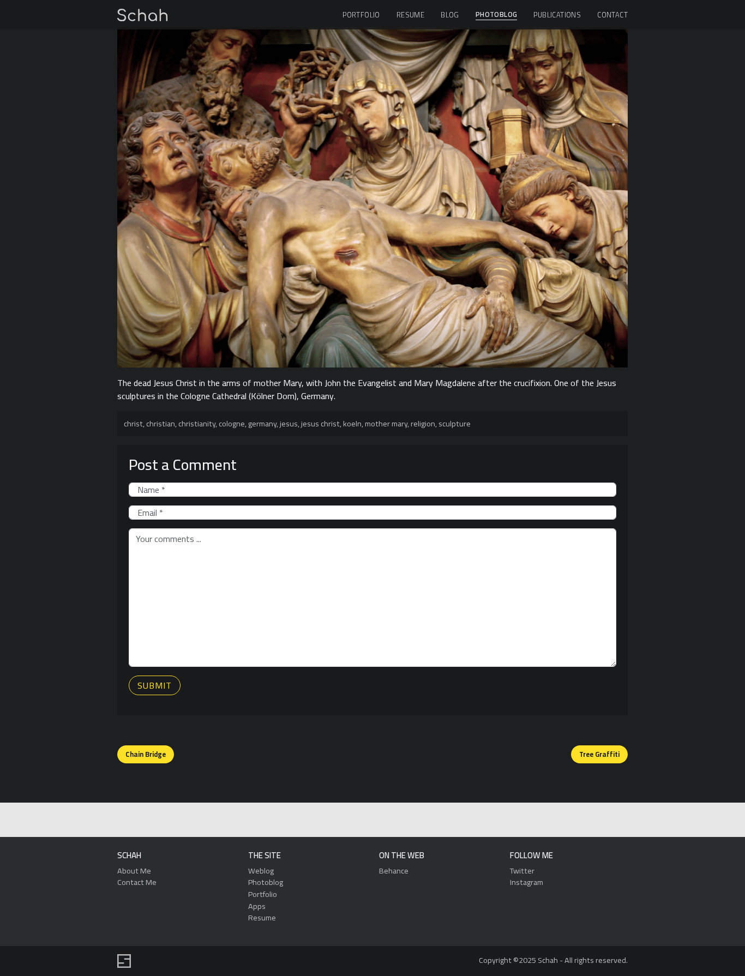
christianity (196, 423)
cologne (232, 423)
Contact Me (137, 882)
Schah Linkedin (319, 820)
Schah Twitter (371, 820)
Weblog (261, 870)
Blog (450, 15)
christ (133, 423)
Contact (612, 15)
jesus (289, 423)
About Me (134, 870)
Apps (257, 906)
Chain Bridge (145, 754)
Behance (393, 870)
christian (160, 423)
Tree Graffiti (599, 754)
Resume (410, 15)
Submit (154, 685)
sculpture (454, 423)
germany (262, 423)
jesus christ (320, 423)
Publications (557, 15)
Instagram (526, 882)
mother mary (386, 423)
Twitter (522, 870)
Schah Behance (346, 820)
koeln (352, 423)
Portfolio (361, 15)
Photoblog (497, 14)
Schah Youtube (421, 820)
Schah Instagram (396, 820)
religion (423, 423)
